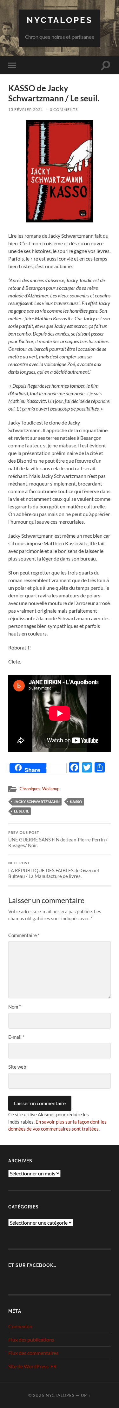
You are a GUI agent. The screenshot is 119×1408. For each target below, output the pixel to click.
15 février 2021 (25, 109)
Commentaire (24, 935)
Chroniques (30, 788)
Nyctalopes (60, 20)
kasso (76, 801)
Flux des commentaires (33, 1353)
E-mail (16, 1037)
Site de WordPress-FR (32, 1366)
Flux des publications (31, 1340)
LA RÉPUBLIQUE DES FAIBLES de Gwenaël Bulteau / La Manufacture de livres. (53, 870)
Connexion (20, 1326)
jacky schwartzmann (37, 801)
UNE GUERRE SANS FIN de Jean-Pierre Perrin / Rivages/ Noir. (58, 839)
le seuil (21, 811)
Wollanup (50, 788)
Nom (14, 1007)
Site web (17, 1067)
